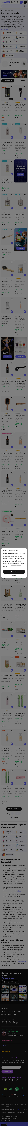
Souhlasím (14, 571)
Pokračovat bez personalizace (10, 550)
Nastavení (14, 575)
